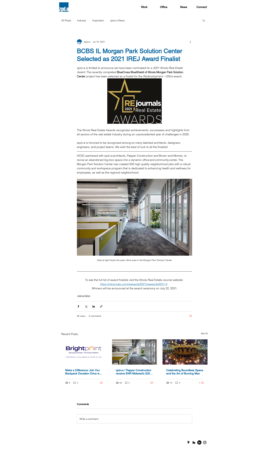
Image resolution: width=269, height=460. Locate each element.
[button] (203, 20)
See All (204, 333)
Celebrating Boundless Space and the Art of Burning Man (184, 371)
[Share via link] (101, 306)
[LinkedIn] (199, 442)
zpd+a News (117, 20)
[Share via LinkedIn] (93, 306)
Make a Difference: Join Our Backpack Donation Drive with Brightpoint (83, 371)
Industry (81, 20)
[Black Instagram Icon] (205, 442)
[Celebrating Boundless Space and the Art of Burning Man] (185, 352)
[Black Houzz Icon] (194, 442)
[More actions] (190, 42)
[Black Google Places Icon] (188, 442)
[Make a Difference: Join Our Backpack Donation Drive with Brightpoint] (83, 352)
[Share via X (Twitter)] (86, 306)
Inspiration (98, 20)
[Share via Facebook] (78, 306)
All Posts (66, 20)
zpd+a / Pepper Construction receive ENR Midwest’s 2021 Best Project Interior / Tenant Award (133, 371)
